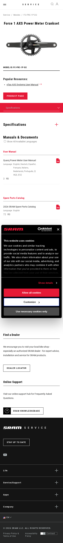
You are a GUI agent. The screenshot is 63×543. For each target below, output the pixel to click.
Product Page (15, 96)
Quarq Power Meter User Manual (19, 169)
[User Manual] (58, 162)
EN (7, 517)
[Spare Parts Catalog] (58, 208)
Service (31, 4)
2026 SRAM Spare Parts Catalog (19, 210)
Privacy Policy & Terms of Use (11, 534)
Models (16, 15)
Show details (45, 282)
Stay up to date (16, 442)
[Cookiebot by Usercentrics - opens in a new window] (39, 229)
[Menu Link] (4, 4)
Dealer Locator (16, 368)
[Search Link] (52, 4)
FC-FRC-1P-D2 (30, 15)
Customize (30, 302)
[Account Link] (57, 5)
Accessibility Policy (31, 534)
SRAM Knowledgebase (26, 411)
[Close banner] (58, 229)
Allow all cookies (31, 292)
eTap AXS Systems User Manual (22, 84)
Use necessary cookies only (31, 311)
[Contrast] (43, 533)
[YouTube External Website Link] (5, 455)
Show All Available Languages (22, 141)
